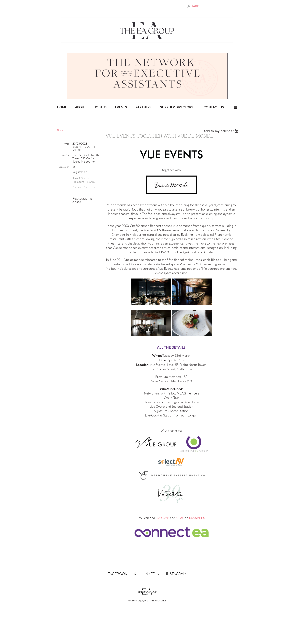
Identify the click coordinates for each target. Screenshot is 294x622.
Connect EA (197, 518)
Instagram (176, 574)
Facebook (117, 574)
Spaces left (64, 167)
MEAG (180, 518)
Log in (195, 5)
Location (65, 155)
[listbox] (221, 131)
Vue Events (162, 518)
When (66, 143)
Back (60, 130)
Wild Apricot (232, 615)
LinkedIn (151, 574)
